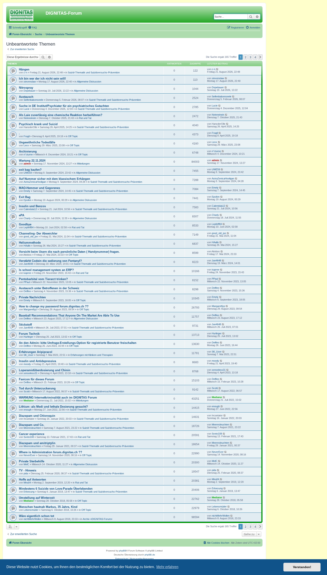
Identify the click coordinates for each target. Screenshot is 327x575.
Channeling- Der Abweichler (38, 233)
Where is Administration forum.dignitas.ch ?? (50, 452)
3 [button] (250, 57)
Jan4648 (28, 263)
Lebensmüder (31, 510)
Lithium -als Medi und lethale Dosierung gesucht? (53, 406)
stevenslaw (30, 81)
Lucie (26, 109)
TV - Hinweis (27, 470)
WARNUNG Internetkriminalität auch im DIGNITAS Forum (58, 397)
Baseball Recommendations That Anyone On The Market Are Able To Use (69, 315)
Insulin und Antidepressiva (37, 361)
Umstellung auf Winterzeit (36, 497)
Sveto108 (29, 437)
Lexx (26, 145)
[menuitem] (32, 27)
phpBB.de (150, 554)
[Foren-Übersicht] (26, 14)
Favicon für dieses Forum (36, 379)
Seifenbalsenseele (33, 99)
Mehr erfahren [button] (167, 567)
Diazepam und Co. (31, 425)
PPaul (27, 282)
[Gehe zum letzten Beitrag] (217, 69)
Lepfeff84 (29, 227)
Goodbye (25, 224)
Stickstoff (25, 324)
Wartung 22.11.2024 (32, 160)
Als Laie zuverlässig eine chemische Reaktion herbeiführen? (60, 115)
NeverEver (29, 455)
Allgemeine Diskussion (89, 81)
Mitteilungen (83, 163)
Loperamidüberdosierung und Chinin (44, 370)
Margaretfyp (30, 309)
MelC (26, 464)
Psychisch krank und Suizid (38, 124)
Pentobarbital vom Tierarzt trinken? (43, 279)
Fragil (27, 136)
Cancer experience (31, 434)
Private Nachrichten (32, 297)
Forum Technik (29, 333)
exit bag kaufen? (30, 169)
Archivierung (28, 151)
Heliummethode (30, 242)
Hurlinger (28, 336)
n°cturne (28, 154)
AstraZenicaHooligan (35, 181)
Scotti (27, 391)
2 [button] (245, 57)
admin (27, 163)
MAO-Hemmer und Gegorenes (39, 188)
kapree (27, 273)
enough (28, 409)
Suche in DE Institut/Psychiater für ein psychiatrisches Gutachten (64, 106)
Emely (27, 191)
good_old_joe (31, 236)
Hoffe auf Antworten (32, 479)
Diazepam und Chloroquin (37, 415)
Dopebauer (30, 90)
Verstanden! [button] (302, 567)
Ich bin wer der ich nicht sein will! (42, 78)
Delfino (27, 291)
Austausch (26, 96)
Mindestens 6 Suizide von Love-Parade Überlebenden (56, 488)
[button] (260, 57)
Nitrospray (26, 87)
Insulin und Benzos (32, 206)
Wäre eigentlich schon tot (36, 516)
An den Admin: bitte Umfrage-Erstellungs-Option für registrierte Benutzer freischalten (77, 343)
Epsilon (27, 200)
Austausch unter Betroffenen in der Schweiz (49, 288)
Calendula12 (30, 209)
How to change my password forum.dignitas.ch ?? (54, 306)
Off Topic (73, 136)
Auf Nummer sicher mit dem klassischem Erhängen (54, 178)
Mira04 (27, 482)
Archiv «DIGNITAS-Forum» (97, 519)
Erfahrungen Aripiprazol (35, 352)
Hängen (24, 69)
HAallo (27, 245)
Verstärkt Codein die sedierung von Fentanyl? (50, 260)
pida (26, 473)
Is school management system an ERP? (46, 270)
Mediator (29, 400)
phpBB (122, 550)
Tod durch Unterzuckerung (37, 388)
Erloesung (29, 491)
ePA (21, 215)
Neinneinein (30, 118)
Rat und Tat (85, 118)
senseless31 (30, 373)
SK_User (28, 355)
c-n (25, 72)
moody (27, 364)
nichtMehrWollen (32, 519)
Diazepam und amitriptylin (37, 443)
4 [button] (255, 57)
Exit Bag (24, 197)
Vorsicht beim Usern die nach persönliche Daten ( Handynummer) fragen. (69, 251)
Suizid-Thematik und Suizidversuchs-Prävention (94, 72)
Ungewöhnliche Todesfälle (37, 142)
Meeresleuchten (32, 428)
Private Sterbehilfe (31, 461)
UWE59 (28, 172)
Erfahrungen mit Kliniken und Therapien (92, 355)
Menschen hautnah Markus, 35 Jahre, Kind (48, 507)
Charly (27, 218)
